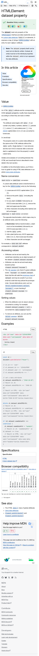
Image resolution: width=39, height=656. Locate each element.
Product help (5, 603)
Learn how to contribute (11, 534)
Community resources (8, 615)
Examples (5, 76)
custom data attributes (10, 37)
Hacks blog (5, 650)
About (3, 586)
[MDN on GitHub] (2, 577)
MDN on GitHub (6, 625)
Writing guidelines (7, 618)
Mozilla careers (6, 593)
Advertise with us (7, 596)
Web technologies (7, 634)
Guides (3, 641)
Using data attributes (12, 510)
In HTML (4, 120)
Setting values (8, 297)
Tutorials (4, 644)
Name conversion (10, 176)
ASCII (5, 131)
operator (12, 270)
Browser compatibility (9, 82)
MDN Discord (5, 622)
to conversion (15, 180)
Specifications (7, 79)
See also (5, 85)
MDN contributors (9, 542)
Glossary (4, 647)
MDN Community (7, 612)
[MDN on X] (9, 577)
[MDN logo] (5, 569)
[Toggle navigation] (35, 2)
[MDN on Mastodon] (12, 577)
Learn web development (9, 637)
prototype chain (28, 275)
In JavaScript (5, 137)
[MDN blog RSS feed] (16, 577)
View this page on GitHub (11, 545)
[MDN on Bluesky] (6, 577)
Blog (3, 590)
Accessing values (10, 250)
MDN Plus (4, 600)
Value (4, 73)
